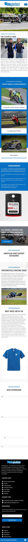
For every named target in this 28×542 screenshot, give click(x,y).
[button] (1, 19)
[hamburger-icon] (25, 4)
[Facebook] (25, 540)
